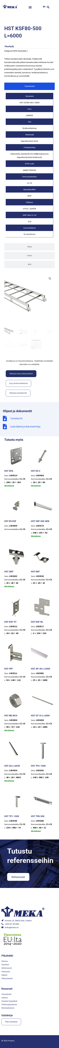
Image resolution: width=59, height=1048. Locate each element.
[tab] (29, 86)
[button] (30, 7)
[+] (27, 51)
